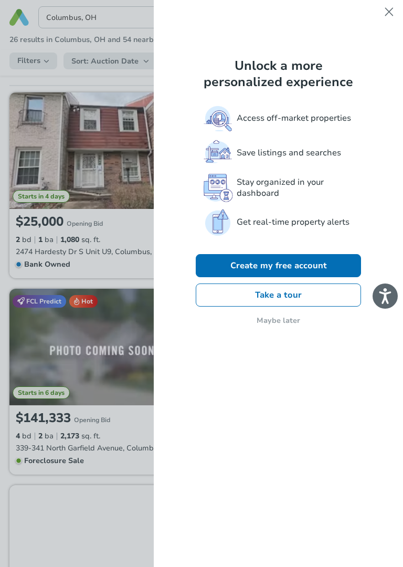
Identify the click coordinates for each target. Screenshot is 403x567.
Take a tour (278, 295)
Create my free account (278, 265)
